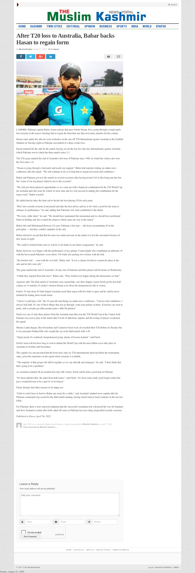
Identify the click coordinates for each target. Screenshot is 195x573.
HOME (22, 26)
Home (68, 550)
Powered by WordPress (163, 567)
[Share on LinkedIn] (51, 56)
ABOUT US (90, 550)
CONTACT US (78, 550)
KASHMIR (36, 26)
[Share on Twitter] (31, 56)
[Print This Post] (108, 56)
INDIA (134, 26)
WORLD (147, 26)
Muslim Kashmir (25, 49)
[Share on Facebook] (21, 56)
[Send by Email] (118, 56)
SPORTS (121, 26)
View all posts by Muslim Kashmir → (40, 427)
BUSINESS (105, 26)
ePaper (161, 26)
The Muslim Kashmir (31, 567)
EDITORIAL (73, 26)
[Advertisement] (69, 454)
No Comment (53, 49)
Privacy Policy (103, 550)
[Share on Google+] (41, 56)
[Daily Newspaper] (97, 15)
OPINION (89, 26)
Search (173, 5)
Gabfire (176, 567)
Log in (151, 567)
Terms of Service (121, 550)
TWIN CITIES (54, 26)
